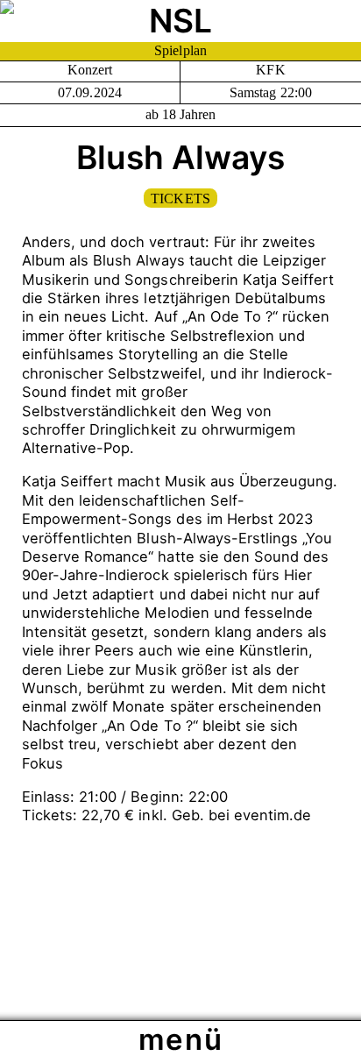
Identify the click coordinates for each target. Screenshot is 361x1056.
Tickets (180, 198)
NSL (180, 20)
